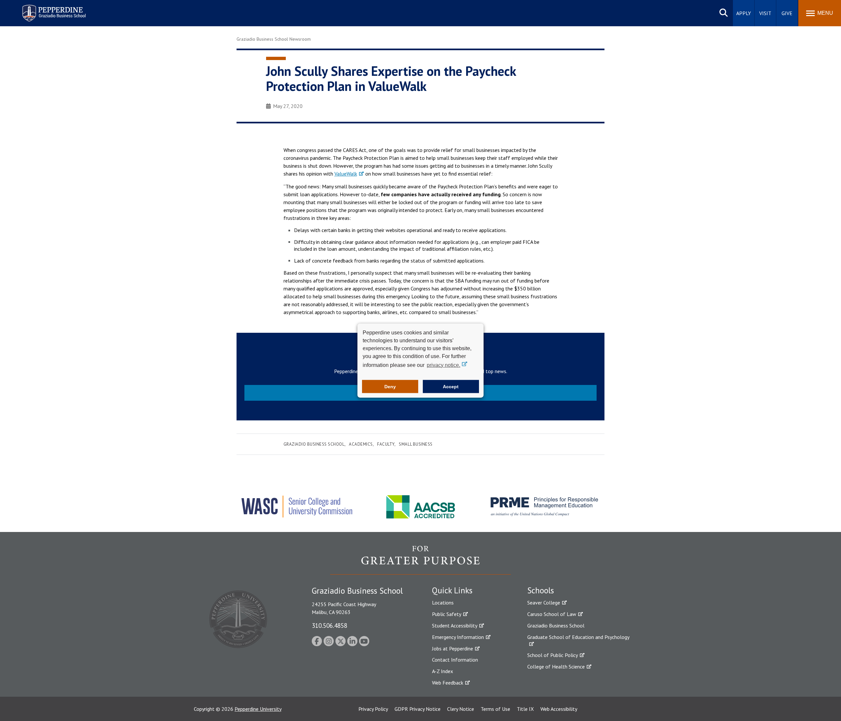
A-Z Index (442, 671)
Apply (743, 13)
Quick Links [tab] (452, 590)
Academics (361, 444)
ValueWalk (345, 173)
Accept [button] (451, 386)
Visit (765, 13)
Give (787, 13)
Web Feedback (447, 682)
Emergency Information (458, 637)
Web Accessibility (558, 709)
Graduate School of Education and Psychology (578, 637)
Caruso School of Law (551, 614)
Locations (443, 602)
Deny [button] (390, 386)
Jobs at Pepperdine (452, 648)
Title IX (525, 709)
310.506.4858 (329, 625)
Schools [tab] (540, 590)
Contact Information (455, 659)
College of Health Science (556, 666)
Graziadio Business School (314, 444)
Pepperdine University (258, 709)
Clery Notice (460, 709)
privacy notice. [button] (443, 365)
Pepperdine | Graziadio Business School (45, 9)
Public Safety (446, 614)
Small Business (415, 444)
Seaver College (543, 602)
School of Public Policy (552, 655)
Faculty (386, 444)
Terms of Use (495, 709)
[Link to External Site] (420, 560)
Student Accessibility (454, 625)
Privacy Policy (373, 709)
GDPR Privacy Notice (418, 709)
